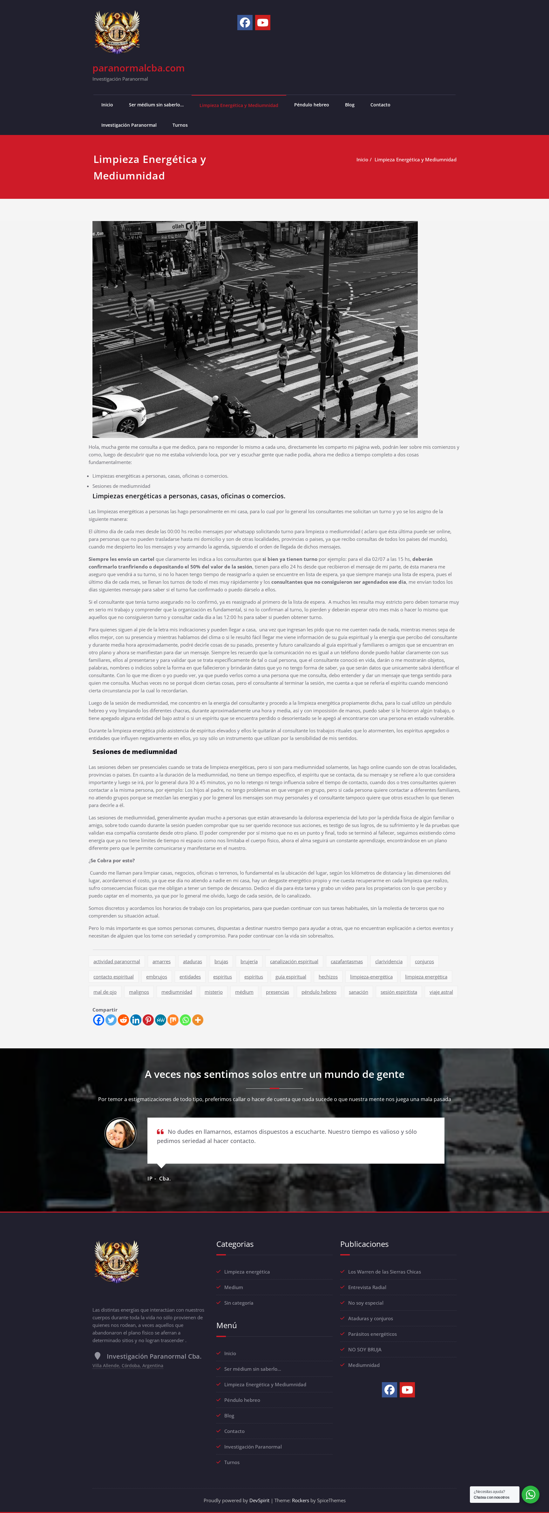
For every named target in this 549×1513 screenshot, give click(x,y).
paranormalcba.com (138, 67)
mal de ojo (105, 992)
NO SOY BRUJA (365, 1349)
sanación (358, 992)
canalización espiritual (294, 961)
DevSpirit (259, 1500)
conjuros (424, 961)
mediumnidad (176, 992)
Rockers (300, 1500)
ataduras (192, 961)
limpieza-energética (371, 976)
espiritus (222, 976)
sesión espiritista (399, 992)
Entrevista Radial (367, 1287)
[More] (197, 1019)
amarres (161, 961)
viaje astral (441, 992)
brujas (221, 961)
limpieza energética (426, 976)
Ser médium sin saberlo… (156, 105)
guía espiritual (290, 976)
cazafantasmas (347, 961)
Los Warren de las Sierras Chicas (384, 1271)
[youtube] (262, 22)
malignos (139, 992)
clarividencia (389, 961)
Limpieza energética (247, 1271)
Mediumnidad (364, 1365)
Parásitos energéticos (372, 1334)
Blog (350, 105)
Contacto (380, 105)
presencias (277, 992)
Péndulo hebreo (311, 105)
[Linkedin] (135, 1019)
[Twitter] (111, 1019)
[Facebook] (245, 22)
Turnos (180, 125)
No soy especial (365, 1303)
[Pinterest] (148, 1019)
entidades (190, 976)
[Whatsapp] (185, 1019)
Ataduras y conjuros (370, 1318)
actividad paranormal (116, 961)
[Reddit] (123, 1019)
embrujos (156, 976)
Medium (233, 1287)
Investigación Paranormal (129, 125)
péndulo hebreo (319, 992)
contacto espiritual (113, 976)
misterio (214, 992)
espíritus (253, 976)
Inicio (107, 105)
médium (244, 992)
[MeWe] (160, 1019)
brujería (249, 961)
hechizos (328, 976)
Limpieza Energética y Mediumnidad (239, 105)
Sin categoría (239, 1303)
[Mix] (173, 1019)
